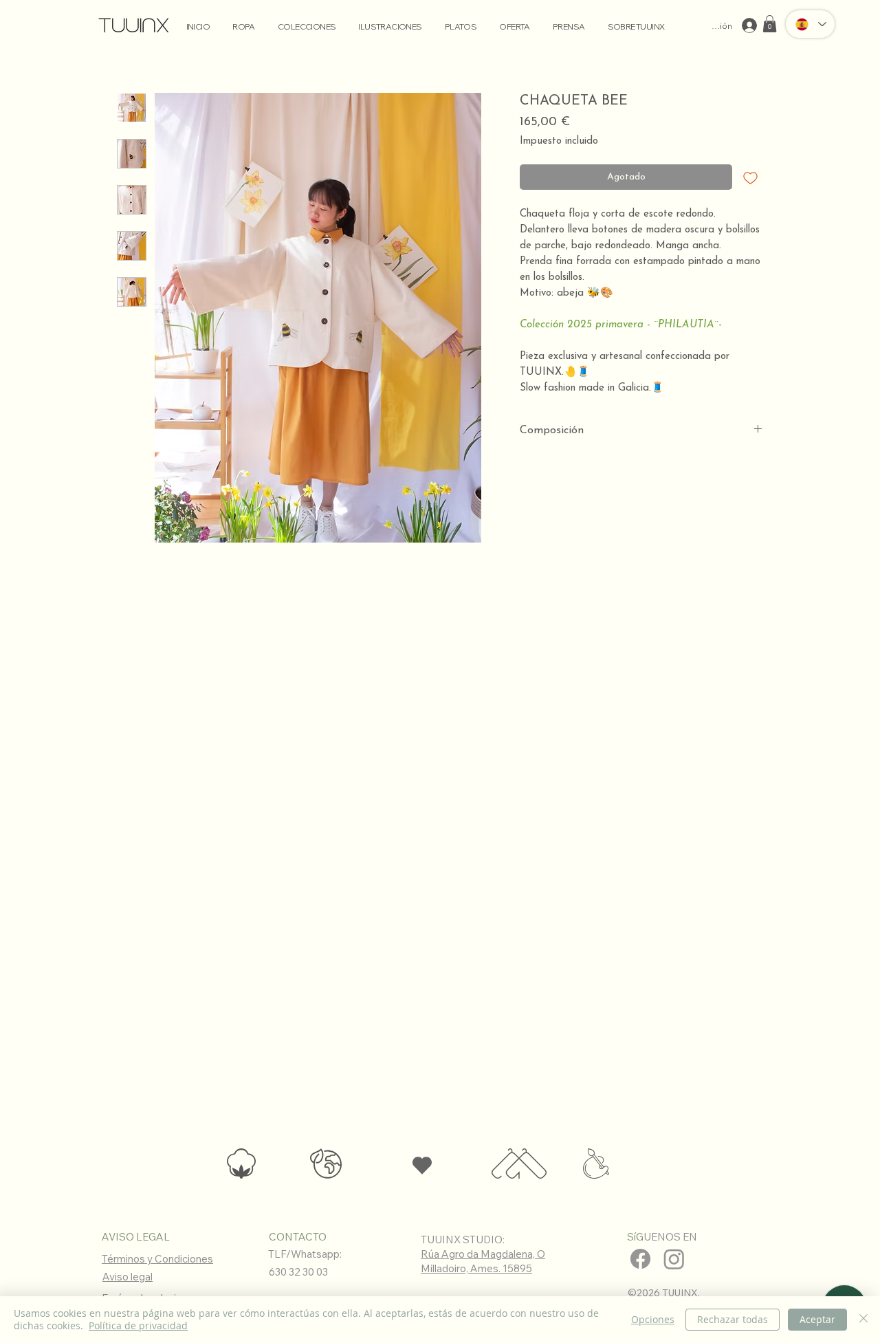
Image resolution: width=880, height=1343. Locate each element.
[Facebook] (640, 1258)
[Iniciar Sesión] (751, 25)
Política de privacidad (138, 1325)
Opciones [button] (652, 1319)
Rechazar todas (732, 1319)
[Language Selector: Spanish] (810, 24)
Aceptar (817, 1319)
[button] (769, 23)
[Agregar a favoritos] (750, 177)
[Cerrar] (863, 1319)
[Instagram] (674, 1258)
